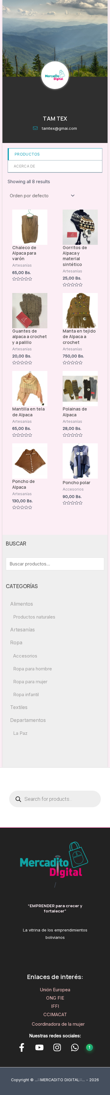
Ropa (16, 642)
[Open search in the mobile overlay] (55, 799)
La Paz (20, 733)
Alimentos (21, 604)
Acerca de (24, 166)
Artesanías (22, 630)
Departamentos (28, 720)
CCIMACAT (55, 1014)
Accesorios (25, 656)
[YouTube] (39, 1047)
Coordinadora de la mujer (58, 1024)
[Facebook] (21, 1047)
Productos (27, 154)
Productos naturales (34, 617)
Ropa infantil (26, 694)
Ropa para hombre (32, 669)
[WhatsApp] (75, 1047)
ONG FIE (55, 998)
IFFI (55, 1006)
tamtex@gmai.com (59, 128)
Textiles (19, 707)
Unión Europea (55, 990)
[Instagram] (57, 1047)
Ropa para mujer (30, 681)
